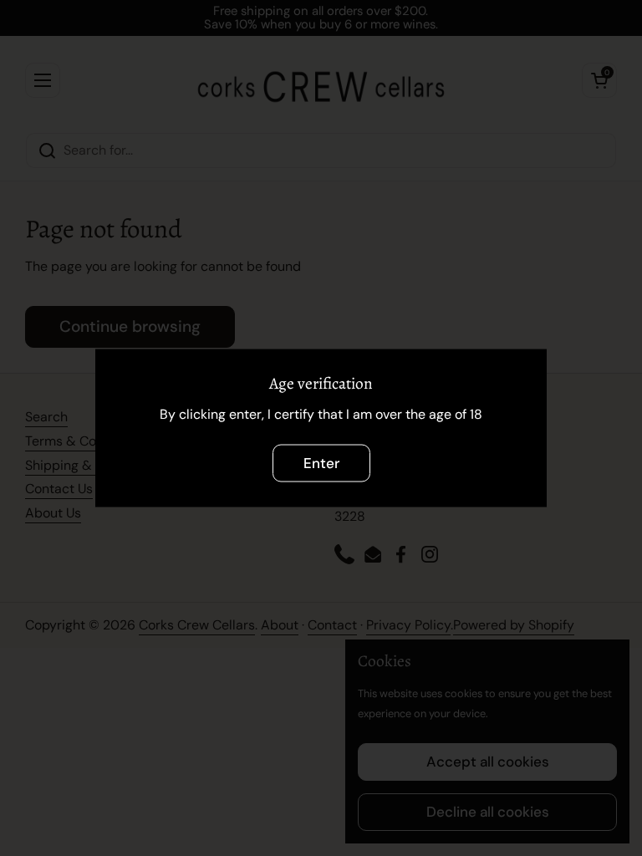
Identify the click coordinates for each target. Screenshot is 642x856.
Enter (321, 462)
